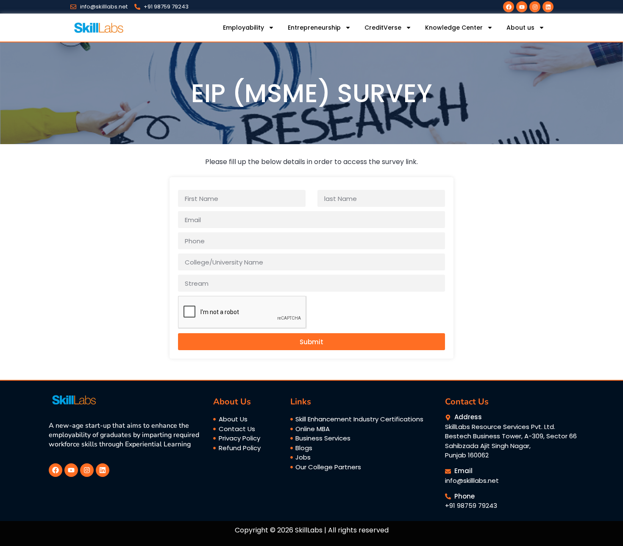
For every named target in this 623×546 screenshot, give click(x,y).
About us (520, 27)
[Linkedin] (547, 6)
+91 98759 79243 (471, 505)
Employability (243, 27)
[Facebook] (508, 6)
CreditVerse (382, 27)
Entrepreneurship (314, 27)
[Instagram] (534, 6)
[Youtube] (521, 6)
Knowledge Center (454, 27)
